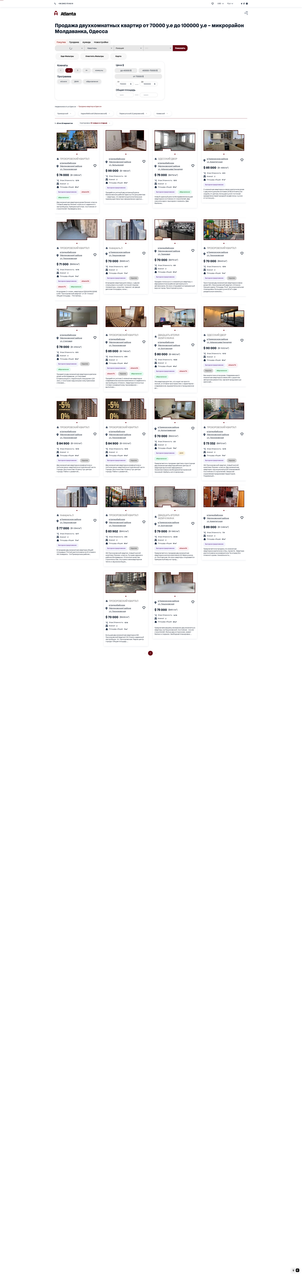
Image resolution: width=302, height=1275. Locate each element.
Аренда (86, 42)
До (142, 82)
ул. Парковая (164, 254)
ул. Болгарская (165, 348)
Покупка (61, 42)
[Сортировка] (109, 123)
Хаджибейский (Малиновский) (94, 114)
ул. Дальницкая (116, 165)
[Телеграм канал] (242, 3)
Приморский (62, 114)
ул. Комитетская (214, 162)
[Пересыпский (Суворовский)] (146, 113)
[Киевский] (167, 113)
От (118, 82)
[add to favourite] (212, 4)
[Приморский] (70, 113)
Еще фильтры (67, 56)
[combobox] (68, 48)
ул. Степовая (66, 341)
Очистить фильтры (95, 56)
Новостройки (101, 42)
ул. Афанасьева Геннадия (170, 169)
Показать (180, 48)
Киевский (161, 114)
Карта (118, 56)
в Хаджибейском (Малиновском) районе (71, 164)
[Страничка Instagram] (246, 4)
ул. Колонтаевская (167, 430)
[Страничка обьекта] (57, 166)
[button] (60, 70)
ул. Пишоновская (117, 255)
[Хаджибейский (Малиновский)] (109, 113)
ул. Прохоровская (68, 169)
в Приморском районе (217, 159)
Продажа (74, 42)
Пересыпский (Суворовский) (131, 114)
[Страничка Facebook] (244, 4)
